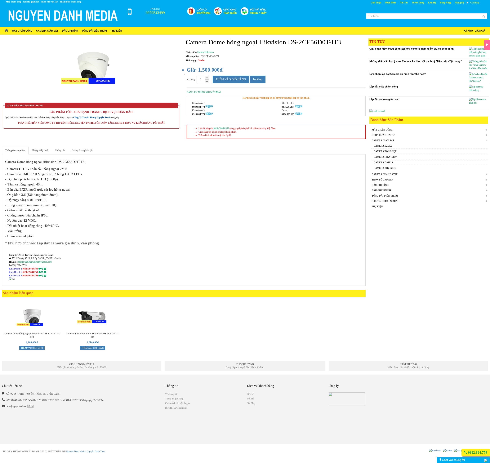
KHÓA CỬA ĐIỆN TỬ (383, 135)
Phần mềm (390, 2)
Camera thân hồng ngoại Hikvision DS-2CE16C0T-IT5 (92, 335)
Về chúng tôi (171, 394)
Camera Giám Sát (47, 30)
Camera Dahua (383, 162)
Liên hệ (432, 2)
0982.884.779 (477, 452)
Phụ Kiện (116, 30)
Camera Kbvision (385, 168)
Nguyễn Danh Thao (96, 451)
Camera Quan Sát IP (385, 174)
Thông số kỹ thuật (40, 150)
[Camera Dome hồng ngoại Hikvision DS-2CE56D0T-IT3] (91, 70)
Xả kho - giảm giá (474, 30)
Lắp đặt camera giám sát (384, 99)
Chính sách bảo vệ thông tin (177, 403)
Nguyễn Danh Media (75, 451)
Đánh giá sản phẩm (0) (82, 150)
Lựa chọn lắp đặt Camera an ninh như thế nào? (397, 74)
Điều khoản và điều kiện (176, 408)
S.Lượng (191, 79)
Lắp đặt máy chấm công (383, 86)
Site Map (251, 403)
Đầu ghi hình (70, 30)
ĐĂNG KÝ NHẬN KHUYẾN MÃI (204, 92)
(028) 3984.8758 (30, 275)
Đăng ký (459, 2)
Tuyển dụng (418, 2)
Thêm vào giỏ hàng (231, 79)
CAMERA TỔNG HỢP (385, 151)
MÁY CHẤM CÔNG (22, 30)
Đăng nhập (445, 2)
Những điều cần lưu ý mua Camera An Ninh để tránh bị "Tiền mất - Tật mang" (415, 61)
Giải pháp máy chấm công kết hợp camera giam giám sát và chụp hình (411, 48)
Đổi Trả (250, 398)
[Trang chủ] (6, 31)
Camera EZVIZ (383, 146)
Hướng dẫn (60, 150)
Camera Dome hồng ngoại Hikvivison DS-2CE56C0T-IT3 (32, 335)
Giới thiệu (376, 2)
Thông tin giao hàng (174, 398)
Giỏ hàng (474, 3)
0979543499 (155, 13)
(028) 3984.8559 (221, 128)
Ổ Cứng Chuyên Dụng (385, 201)
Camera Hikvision (385, 157)
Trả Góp (257, 79)
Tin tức (404, 2)
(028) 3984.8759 (30, 272)
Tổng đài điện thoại (94, 30)
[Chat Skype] (42, 268)
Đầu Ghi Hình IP (381, 190)
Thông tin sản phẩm (15, 150)
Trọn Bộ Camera (382, 179)
